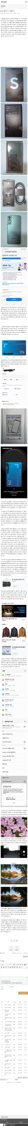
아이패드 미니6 (8, 1044)
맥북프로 (6, 1067)
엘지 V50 (6, 1033)
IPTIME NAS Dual (8, 1017)
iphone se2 (7, 1007)
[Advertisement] (14, 52)
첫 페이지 (9, 1082)
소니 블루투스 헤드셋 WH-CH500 (8, 1050)
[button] (4, 965)
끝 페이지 (18, 1082)
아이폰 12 (7, 1047)
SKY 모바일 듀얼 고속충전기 (8, 1025)
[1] (9, 1030)
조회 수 (25, 1002)
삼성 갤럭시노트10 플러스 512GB (8, 1041)
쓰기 (21, 1077)
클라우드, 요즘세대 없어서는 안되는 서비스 (8, 1029)
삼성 (20, 953)
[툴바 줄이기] (26, 967)
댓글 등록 (24, 993)
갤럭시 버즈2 (7, 1070)
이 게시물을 (25, 953)
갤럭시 (18, 953)
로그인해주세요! (11, 1124)
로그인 (7, 1122)
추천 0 (11, 950)
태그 (26, 1077)
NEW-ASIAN (4, 1117)
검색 (16, 1079)
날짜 (20, 1002)
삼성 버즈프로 (7, 1021)
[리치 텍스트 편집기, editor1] (14, 972)
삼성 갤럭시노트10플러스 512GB (8, 1055)
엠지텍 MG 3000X (7, 1011)
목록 (26, 956)
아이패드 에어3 (8, 1073)
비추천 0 (17, 950)
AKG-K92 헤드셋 (8, 1064)
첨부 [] (3, 953)
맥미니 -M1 (7, 1005)
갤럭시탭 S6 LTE (8, 1035)
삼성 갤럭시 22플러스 (7, 11)
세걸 (2, 13)
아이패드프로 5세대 (8, 1014)
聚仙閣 (3, 2)
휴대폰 (15, 953)
